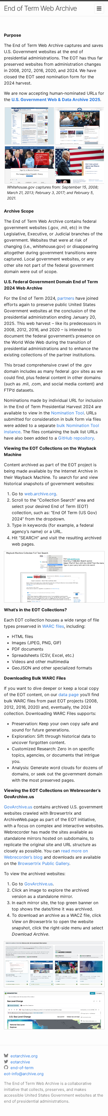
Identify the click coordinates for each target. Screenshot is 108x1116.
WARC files (53, 626)
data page (68, 694)
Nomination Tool (67, 412)
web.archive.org (40, 493)
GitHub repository (76, 438)
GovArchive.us (18, 806)
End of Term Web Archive (40, 8)
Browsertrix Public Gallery (43, 863)
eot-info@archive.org (24, 1073)
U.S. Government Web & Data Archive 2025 (56, 99)
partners (65, 298)
